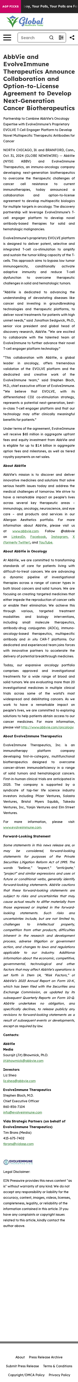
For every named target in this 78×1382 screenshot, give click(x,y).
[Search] (51, 37)
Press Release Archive (46, 1357)
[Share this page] (72, 38)
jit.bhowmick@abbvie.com (23, 1061)
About (20, 1357)
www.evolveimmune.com (22, 827)
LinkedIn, (18, 537)
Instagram (59, 537)
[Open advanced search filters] (61, 37)
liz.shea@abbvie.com (19, 1081)
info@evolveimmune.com (22, 1112)
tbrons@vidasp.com (18, 1144)
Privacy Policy (59, 1375)
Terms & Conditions (57, 1366)
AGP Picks (10, 6)
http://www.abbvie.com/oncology (47, 727)
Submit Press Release (22, 1366)
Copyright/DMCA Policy (26, 1375)
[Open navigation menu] (7, 38)
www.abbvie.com (25, 531)
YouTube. (46, 542)
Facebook (38, 537)
